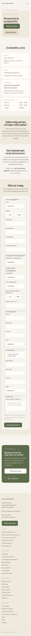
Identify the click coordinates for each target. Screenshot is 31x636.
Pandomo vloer (6, 592)
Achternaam (10, 228)
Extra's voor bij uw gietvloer (9, 614)
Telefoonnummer (11, 245)
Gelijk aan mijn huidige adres (12, 355)
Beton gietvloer (6, 562)
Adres (8, 314)
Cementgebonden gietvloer (10, 559)
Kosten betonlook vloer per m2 (10, 535)
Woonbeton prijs (6, 546)
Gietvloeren (5, 554)
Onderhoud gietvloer (8, 611)
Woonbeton (5, 565)
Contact (4, 622)
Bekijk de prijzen (11, 32)
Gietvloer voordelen (7, 609)
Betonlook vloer (6, 581)
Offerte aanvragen (11, 26)
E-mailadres (10, 237)
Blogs (3, 620)
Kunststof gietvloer (7, 595)
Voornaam (9, 219)
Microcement (5, 570)
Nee (18, 297)
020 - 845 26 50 (9, 58)
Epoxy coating (6, 590)
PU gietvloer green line (8, 557)
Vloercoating (5, 587)
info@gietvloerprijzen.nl (12, 73)
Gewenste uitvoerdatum (14, 258)
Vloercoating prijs (7, 543)
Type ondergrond (11, 282)
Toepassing (9, 273)
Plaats (8, 331)
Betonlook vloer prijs (7, 540)
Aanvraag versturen (13, 425)
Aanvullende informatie (13, 399)
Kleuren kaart (5, 606)
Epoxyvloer (5, 584)
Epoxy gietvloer (6, 568)
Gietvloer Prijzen (8, 3)
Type (7, 202)
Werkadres (9, 361)
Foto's (3, 617)
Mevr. (19, 215)
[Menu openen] (27, 3)
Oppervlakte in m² (11, 301)
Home (3, 10)
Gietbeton (5, 598)
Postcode (9, 323)
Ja (10, 297)
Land (7, 340)
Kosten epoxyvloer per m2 (9, 537)
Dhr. (10, 215)
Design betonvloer (7, 573)
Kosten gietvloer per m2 (8, 532)
